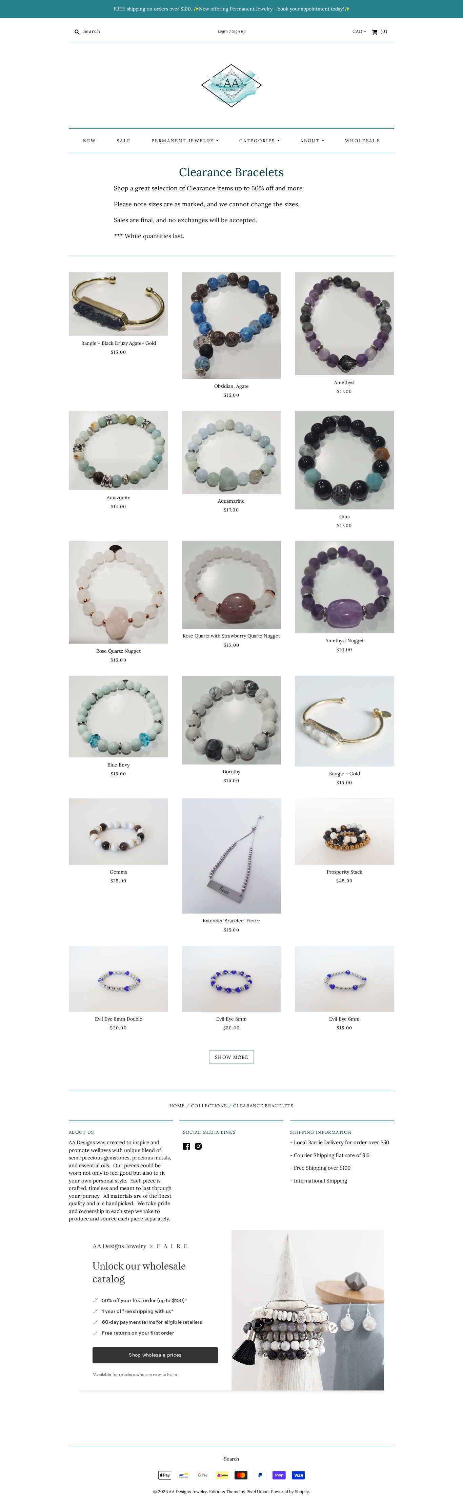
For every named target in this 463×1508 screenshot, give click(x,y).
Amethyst (344, 382)
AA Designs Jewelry (188, 1491)
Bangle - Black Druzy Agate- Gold (118, 343)
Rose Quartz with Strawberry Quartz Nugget (231, 636)
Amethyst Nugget (344, 640)
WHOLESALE (362, 141)
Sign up (238, 31)
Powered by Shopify (290, 1491)
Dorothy (231, 772)
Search (231, 1459)
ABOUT (311, 141)
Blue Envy (118, 765)
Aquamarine (231, 501)
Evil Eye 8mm (231, 1019)
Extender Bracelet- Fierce (231, 921)
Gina (344, 517)
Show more (231, 1057)
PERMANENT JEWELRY (184, 141)
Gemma (118, 872)
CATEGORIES (258, 141)
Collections (209, 1106)
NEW (89, 141)
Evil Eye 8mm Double (118, 1019)
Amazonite (118, 498)
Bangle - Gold (344, 774)
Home (177, 1106)
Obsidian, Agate (231, 386)
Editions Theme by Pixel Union (239, 1491)
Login (223, 31)
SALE (123, 141)
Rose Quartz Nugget (118, 651)
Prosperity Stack (344, 872)
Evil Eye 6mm (344, 1019)
